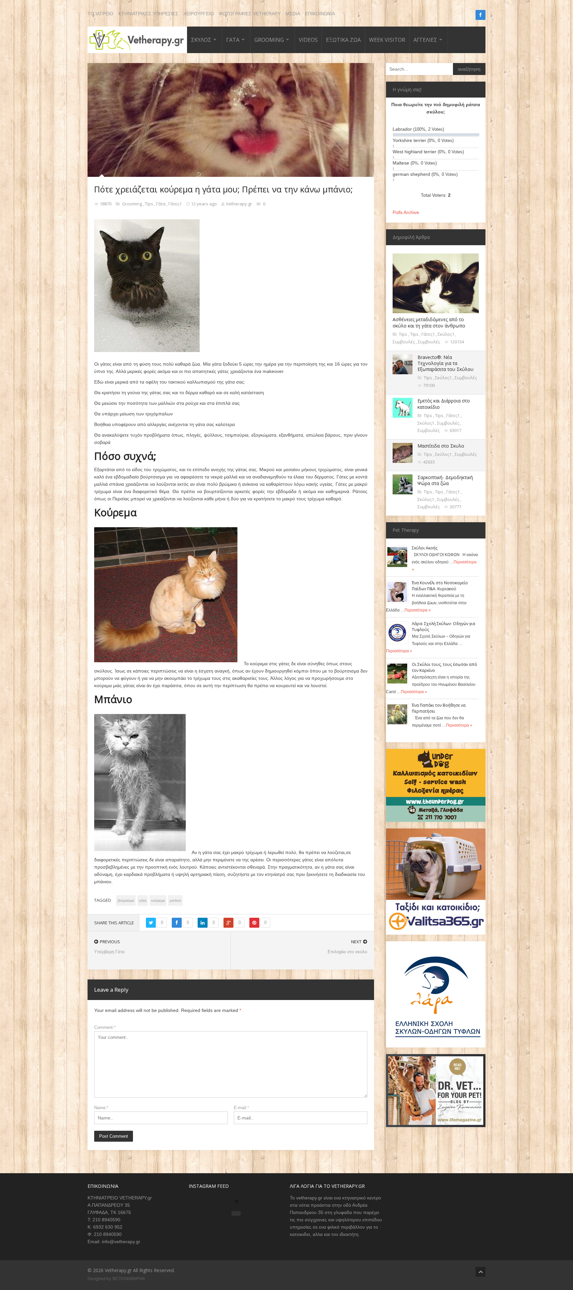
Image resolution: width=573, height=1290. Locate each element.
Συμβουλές (404, 342)
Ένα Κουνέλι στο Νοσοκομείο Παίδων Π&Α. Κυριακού (440, 586)
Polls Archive (406, 212)
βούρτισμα (126, 900)
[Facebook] (480, 15)
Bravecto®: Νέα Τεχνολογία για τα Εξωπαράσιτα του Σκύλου (445, 363)
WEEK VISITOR (387, 39)
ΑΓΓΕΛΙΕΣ (425, 39)
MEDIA (293, 13)
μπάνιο (175, 900)
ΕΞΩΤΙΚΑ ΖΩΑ (343, 39)
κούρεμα (158, 900)
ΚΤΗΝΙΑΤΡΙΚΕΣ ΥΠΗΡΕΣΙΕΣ (148, 13)
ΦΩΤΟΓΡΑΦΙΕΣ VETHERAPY (250, 13)
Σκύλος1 (446, 334)
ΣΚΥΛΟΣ (201, 39)
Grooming (132, 204)
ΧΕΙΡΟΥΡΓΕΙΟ (198, 13)
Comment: (105, 1027)
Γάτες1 (175, 204)
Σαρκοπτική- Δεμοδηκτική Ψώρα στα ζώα (445, 480)
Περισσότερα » (418, 610)
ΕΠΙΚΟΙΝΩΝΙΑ (320, 13)
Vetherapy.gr (239, 204)
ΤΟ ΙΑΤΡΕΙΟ (100, 13)
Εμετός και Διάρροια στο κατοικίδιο (443, 403)
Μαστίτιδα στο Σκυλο (440, 446)
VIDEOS (308, 39)
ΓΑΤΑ (232, 39)
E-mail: (241, 1107)
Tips (149, 204)
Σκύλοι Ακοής (424, 548)
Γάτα (161, 204)
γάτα (142, 900)
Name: (101, 1107)
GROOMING (269, 39)
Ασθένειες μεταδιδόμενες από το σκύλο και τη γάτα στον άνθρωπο (429, 322)
